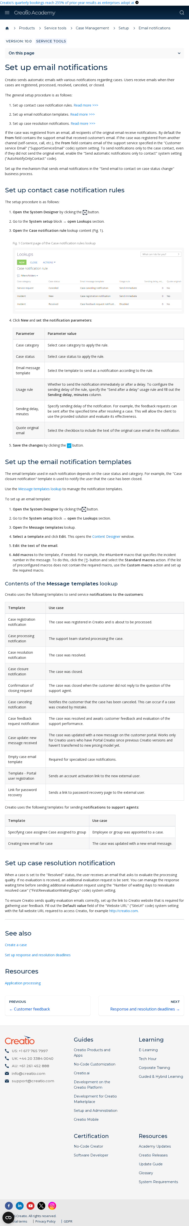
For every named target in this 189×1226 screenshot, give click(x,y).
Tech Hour (148, 1059)
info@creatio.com (28, 1073)
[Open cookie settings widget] (8, 1218)
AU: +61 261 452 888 (30, 1066)
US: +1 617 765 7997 (30, 1050)
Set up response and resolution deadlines (38, 955)
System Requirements (158, 1182)
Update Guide (151, 1164)
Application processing (23, 983)
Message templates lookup (40, 489)
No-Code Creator (88, 1146)
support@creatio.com (33, 1081)
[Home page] (7, 28)
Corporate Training (154, 1067)
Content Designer (106, 536)
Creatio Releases (153, 1155)
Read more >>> (86, 105)
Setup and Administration (95, 1110)
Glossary (146, 1173)
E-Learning (148, 1050)
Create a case (16, 944)
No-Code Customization (94, 1064)
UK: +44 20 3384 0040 (32, 1058)
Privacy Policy (45, 1221)
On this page (21, 53)
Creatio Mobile (86, 1119)
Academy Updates (155, 1146)
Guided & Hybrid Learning (161, 1076)
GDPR (68, 1221)
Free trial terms (16, 1221)
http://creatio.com (123, 910)
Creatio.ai (82, 1073)
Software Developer (91, 1155)
